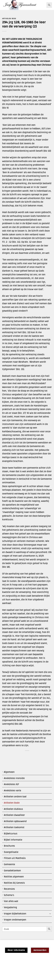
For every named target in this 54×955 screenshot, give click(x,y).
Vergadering (10, 907)
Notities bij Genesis (14, 882)
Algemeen (9, 772)
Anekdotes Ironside (14, 778)
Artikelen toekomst (14, 827)
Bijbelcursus (10, 833)
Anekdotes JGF (11, 784)
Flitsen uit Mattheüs (15, 858)
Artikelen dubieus (13, 809)
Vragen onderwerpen (15, 919)
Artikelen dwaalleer (14, 815)
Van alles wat (11, 901)
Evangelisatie (11, 852)
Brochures (9, 845)
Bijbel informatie (13, 839)
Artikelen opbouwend (15, 821)
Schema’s (9, 895)
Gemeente (9, 864)
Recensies (9, 889)
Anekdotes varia (12, 790)
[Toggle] (50, 913)
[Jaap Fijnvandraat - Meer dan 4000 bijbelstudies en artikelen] (23, 5)
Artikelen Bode (12, 802)
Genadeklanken (12, 870)
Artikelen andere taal (15, 796)
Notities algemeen (14, 876)
